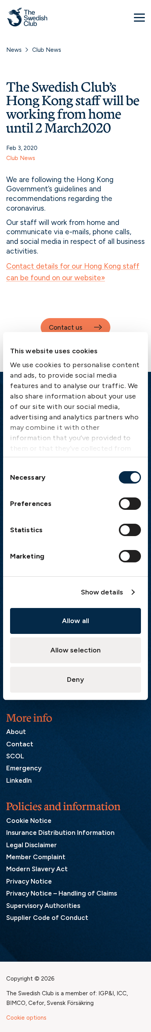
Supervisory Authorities (43, 905)
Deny (75, 679)
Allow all (75, 620)
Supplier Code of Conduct (47, 917)
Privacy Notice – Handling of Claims (61, 893)
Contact (19, 744)
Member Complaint (35, 857)
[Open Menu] (139, 17)
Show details (102, 592)
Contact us (65, 327)
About (16, 732)
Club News (46, 49)
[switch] (130, 503)
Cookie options (26, 1017)
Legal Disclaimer (31, 845)
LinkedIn (19, 780)
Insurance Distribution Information (60, 832)
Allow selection (75, 650)
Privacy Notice (29, 881)
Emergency (23, 768)
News (14, 49)
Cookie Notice (28, 820)
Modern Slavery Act (37, 869)
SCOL (15, 756)
